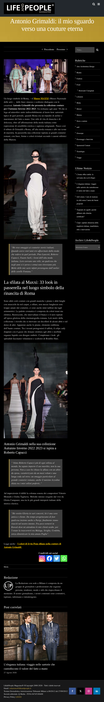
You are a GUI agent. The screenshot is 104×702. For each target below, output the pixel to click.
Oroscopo (80, 133)
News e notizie (82, 121)
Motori (79, 109)
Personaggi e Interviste (85, 139)
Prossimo (61, 49)
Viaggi (79, 157)
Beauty (79, 72)
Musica (79, 115)
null (78, 127)
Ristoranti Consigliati (86, 90)
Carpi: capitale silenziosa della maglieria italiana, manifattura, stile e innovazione (88, 226)
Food (78, 84)
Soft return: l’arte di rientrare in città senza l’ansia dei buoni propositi (87, 200)
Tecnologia (80, 151)
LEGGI (18, 695)
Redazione (11, 576)
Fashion (79, 78)
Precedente (49, 49)
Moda (6, 565)
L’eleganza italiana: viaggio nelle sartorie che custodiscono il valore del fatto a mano (87, 187)
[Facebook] (49, 557)
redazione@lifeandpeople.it (20, 687)
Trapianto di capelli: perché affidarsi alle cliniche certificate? (86, 213)
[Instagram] (42, 557)
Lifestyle (80, 97)
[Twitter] (56, 557)
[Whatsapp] (63, 557)
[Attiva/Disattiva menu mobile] (99, 4)
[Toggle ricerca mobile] (93, 4)
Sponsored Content (83, 145)
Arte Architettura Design (85, 66)
